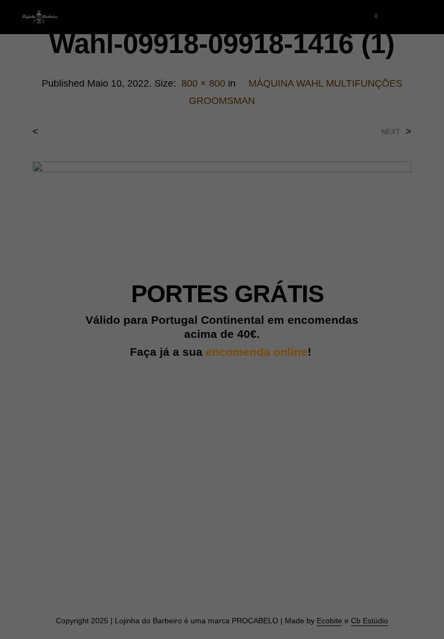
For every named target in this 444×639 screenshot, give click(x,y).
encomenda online (257, 351)
